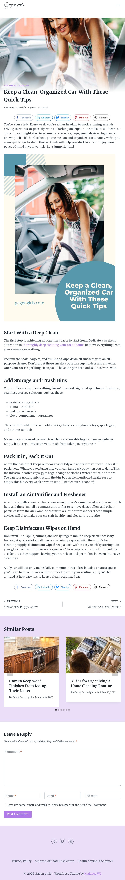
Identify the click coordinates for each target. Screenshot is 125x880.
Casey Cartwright (17, 107)
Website (91, 796)
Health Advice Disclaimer (95, 861)
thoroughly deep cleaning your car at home (53, 345)
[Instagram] (71, 841)
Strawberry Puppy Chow (21, 604)
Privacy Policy (22, 861)
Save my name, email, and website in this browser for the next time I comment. (56, 805)
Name (10, 796)
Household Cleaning (16, 85)
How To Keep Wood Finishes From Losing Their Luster (27, 686)
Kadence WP (93, 873)
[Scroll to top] (116, 875)
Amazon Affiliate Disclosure (54, 861)
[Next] (115, 671)
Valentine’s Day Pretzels (104, 604)
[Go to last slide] (10, 671)
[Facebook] (54, 841)
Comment (13, 752)
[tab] (56, 710)
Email (51, 796)
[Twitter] (62, 841)
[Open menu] (117, 5)
